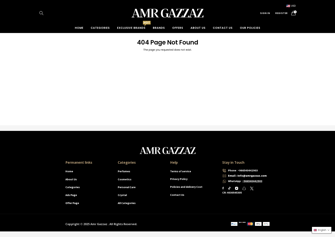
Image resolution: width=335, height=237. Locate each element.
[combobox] (55, 13)
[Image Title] (223, 188)
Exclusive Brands (131, 28)
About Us (198, 28)
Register (281, 13)
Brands (159, 28)
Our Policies (250, 28)
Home (79, 28)
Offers (177, 28)
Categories (100, 28)
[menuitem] (79, 28)
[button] (321, 230)
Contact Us (223, 28)
